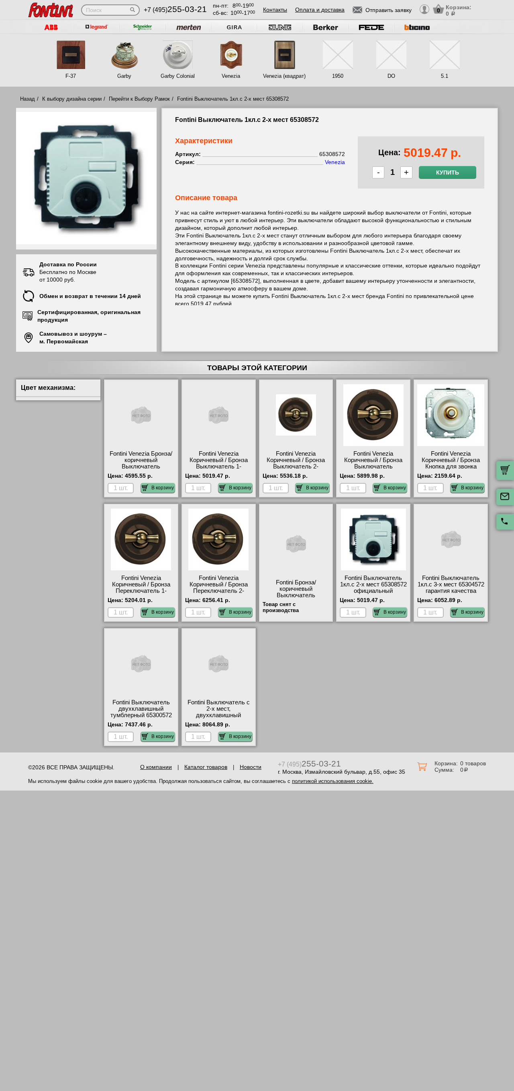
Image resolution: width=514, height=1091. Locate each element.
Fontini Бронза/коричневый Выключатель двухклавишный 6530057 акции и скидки (295, 595)
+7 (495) (175, 9)
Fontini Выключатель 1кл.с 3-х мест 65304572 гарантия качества (451, 584)
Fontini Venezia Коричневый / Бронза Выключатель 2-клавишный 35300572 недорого (295, 466)
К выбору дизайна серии (72, 99)
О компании (156, 767)
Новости (250, 767)
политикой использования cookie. (332, 781)
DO (391, 76)
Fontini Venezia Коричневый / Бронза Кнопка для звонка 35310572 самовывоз (451, 463)
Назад (27, 99)
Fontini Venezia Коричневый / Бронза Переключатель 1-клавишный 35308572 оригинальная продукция (141, 594)
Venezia (231, 76)
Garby (124, 76)
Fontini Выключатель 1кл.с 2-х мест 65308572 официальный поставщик (373, 587)
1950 (337, 76)
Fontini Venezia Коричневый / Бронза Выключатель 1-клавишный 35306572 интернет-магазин (218, 466)
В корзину (162, 488)
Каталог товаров (205, 767)
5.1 (444, 76)
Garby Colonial (178, 76)
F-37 (70, 76)
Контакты (275, 9)
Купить (447, 172)
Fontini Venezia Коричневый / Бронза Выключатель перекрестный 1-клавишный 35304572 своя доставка (373, 469)
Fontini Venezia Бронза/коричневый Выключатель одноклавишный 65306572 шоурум (141, 466)
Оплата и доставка (320, 9)
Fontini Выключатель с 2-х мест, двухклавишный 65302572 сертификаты (218, 712)
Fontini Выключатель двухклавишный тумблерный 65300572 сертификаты (141, 712)
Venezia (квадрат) (284, 76)
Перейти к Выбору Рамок (139, 99)
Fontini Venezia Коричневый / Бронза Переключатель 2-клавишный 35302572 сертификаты (218, 591)
